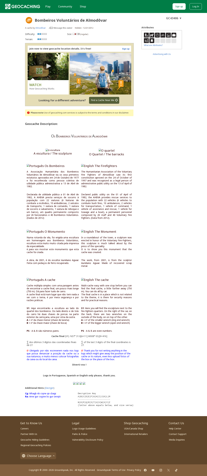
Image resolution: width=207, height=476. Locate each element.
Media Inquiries (177, 439)
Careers (25, 428)
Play (47, 6)
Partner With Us (29, 434)
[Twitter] (168, 470)
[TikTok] (176, 470)
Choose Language (39, 456)
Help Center (175, 428)
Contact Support (177, 434)
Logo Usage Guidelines (84, 428)
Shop (83, 6)
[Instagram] (161, 470)
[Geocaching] (22, 6)
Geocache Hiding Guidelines (35, 439)
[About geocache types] (29, 20)
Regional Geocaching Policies (36, 445)
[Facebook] (145, 470)
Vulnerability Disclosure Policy (87, 439)
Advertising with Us (162, 54)
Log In (195, 6)
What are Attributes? (153, 45)
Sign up (179, 6)
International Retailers (136, 434)
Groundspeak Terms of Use (111, 469)
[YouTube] (153, 470)
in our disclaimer (120, 112)
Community (65, 6)
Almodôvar (40, 28)
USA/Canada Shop (133, 428)
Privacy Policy (134, 469)
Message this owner (63, 28)
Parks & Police (79, 434)
